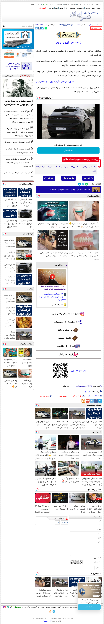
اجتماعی (91, 25)
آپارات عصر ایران (66, 354)
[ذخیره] (64, 25)
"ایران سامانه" (47, 621)
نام (100, 521)
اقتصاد (32, 5)
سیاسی (38, 5)
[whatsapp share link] (46, 28)
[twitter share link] (36, 28)
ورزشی (93, 8)
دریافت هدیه (89, 607)
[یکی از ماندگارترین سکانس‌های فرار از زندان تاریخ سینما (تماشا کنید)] (52, 277)
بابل (86, 391)
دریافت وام (68, 150)
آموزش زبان (43, 8)
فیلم (56, 8)
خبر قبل (50, 178)
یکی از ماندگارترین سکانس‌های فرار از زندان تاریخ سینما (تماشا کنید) (53, 288)
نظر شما (97, 517)
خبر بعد (87, 178)
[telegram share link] (42, 28)
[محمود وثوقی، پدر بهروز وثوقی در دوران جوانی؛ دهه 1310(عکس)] (18, 88)
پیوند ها (52, 5)
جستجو (79, 5)
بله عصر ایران (41, 81)
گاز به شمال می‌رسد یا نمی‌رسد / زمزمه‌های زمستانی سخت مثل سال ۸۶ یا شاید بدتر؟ (52, 297)
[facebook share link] (39, 28)
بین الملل (87, 8)
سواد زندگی (45, 5)
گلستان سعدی (64, 338)
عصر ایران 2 (51, 8)
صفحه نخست (98, 25)
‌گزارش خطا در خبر (96, 28)
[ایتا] (83, 401)
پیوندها (48, 607)
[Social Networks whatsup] (86, 184)
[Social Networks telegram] (79, 184)
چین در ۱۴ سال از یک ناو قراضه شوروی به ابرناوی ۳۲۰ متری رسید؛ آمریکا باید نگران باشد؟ (19, 132)
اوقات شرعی (59, 5)
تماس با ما (90, 5)
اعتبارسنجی (64, 522)
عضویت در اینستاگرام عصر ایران (65, 314)
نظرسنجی (73, 5)
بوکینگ (57, 522)
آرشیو (84, 5)
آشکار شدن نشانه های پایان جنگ (17, 142)
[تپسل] (38, 98)
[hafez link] (68, 35)
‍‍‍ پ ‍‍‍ (69, 24)
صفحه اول (97, 5)
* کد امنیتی (97, 558)
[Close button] (99, 580)
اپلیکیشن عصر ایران (78, 370)
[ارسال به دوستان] (62, 25)
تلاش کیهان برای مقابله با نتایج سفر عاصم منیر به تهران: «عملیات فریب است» (19, 163)
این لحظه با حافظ (65, 330)
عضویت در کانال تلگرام (65, 81)
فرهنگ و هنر (80, 8)
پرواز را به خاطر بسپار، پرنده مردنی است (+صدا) (13, 66)
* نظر (99, 538)
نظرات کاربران (68, 178)
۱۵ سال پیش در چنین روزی (66, 322)
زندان (90, 391)
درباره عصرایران (75, 607)
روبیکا (51, 81)
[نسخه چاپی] (60, 25)
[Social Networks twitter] (83, 184)
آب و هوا (66, 5)
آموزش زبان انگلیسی (66, 346)
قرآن (66, 8)
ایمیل (99, 529)
